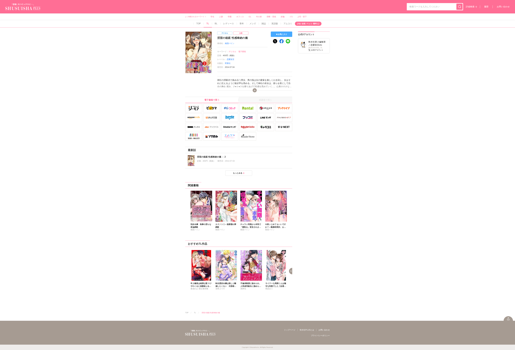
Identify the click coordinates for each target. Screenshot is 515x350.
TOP (198, 23)
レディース (228, 23)
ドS (291, 17)
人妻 (221, 17)
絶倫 (283, 17)
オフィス (240, 17)
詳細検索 (470, 7)
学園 (229, 17)
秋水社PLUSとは (307, 330)
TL (207, 23)
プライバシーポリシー (320, 335)
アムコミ (288, 23)
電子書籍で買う (211, 100)
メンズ (252, 23)
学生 (212, 17)
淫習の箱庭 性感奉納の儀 (211, 313)
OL (250, 17)
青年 (242, 23)
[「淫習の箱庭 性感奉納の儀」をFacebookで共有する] (281, 41)
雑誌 (264, 23)
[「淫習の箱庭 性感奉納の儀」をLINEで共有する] (288, 41)
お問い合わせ (503, 7)
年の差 (259, 17)
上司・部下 (302, 17)
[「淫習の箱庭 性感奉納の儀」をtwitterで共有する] (275, 41)
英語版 (274, 23)
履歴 (486, 7)
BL (216, 23)
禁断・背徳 (271, 17)
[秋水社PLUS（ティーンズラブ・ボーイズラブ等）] (22, 8)
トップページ (289, 330)
